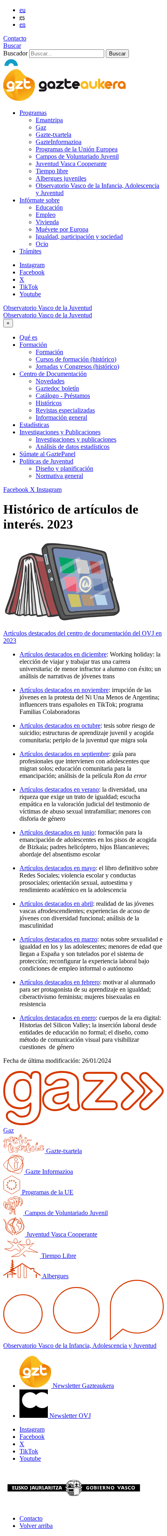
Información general (61, 417)
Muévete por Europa (62, 229)
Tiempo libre (52, 171)
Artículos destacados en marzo (58, 939)
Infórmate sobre (39, 200)
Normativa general (59, 475)
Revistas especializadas (65, 410)
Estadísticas (34, 424)
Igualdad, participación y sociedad (79, 236)
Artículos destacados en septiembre (64, 753)
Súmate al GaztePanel (47, 453)
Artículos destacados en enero (57, 1017)
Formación (49, 351)
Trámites (30, 251)
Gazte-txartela (53, 134)
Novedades (50, 381)
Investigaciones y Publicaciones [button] (60, 432)
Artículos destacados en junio (56, 832)
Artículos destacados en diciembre (63, 654)
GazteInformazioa (58, 141)
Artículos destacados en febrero (59, 982)
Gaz (41, 127)
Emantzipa (49, 120)
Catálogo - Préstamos (63, 395)
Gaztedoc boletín (57, 388)
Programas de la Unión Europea (77, 149)
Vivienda (47, 222)
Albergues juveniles (61, 178)
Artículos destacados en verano (59, 789)
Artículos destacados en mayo (57, 868)
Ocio (42, 243)
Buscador (15, 53)
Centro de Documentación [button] (53, 373)
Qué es (28, 337)
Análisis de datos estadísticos (72, 446)
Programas (33, 112)
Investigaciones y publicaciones (76, 439)
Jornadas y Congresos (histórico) (77, 366)
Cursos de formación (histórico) (76, 359)
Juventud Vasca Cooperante (71, 163)
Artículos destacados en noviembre (64, 689)
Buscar (12, 45)
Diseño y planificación (64, 468)
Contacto (14, 38)
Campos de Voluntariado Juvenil (77, 156)
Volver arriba (36, 1525)
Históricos (49, 402)
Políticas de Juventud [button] (46, 461)
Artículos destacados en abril (56, 903)
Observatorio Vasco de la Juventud (47, 307)
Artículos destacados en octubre (60, 725)
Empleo (46, 214)
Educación (49, 207)
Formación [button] (33, 344)
